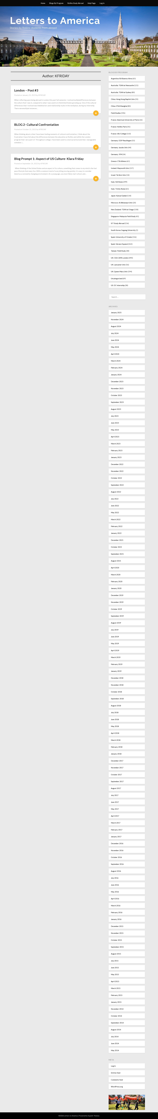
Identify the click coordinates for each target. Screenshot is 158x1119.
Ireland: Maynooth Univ (120, 168)
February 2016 (116, 912)
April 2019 (115, 650)
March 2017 (115, 823)
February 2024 (116, 368)
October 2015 (116, 940)
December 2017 (117, 761)
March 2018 (115, 740)
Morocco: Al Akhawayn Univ (121, 203)
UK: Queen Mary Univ (119, 271)
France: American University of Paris (125, 120)
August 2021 (116, 561)
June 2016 (115, 885)
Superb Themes (93, 1116)
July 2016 (114, 878)
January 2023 (116, 457)
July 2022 (114, 499)
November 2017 (117, 768)
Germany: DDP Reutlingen (121, 140)
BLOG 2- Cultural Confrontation (36, 124)
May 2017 (115, 809)
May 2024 (115, 347)
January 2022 (116, 533)
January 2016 (116, 919)
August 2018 (116, 706)
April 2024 (115, 354)
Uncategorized (116, 278)
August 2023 (116, 409)
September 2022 (117, 485)
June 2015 (115, 968)
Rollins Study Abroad (75, 3)
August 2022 (116, 492)
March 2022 (115, 519)
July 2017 (114, 795)
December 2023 (117, 381)
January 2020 (116, 588)
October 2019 (116, 609)
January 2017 (116, 837)
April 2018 (115, 733)
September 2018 (117, 699)
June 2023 (115, 423)
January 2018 (116, 754)
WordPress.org (117, 1087)
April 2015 (115, 981)
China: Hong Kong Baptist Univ (123, 99)
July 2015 (114, 961)
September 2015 (117, 947)
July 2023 (114, 416)
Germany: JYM (116, 154)
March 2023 (115, 444)
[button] (122, 1107)
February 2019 (116, 664)
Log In (102, 3)
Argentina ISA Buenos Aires (121, 78)
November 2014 (117, 1009)
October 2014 (116, 1016)
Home (43, 3)
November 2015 (117, 933)
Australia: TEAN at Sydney (121, 92)
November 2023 (117, 388)
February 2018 (116, 747)
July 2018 (114, 712)
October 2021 (116, 547)
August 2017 (116, 788)
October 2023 (116, 395)
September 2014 (117, 1023)
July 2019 (114, 630)
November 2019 (117, 602)
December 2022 (117, 464)
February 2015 (116, 995)
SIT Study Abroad (117, 223)
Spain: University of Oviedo (121, 237)
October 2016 (116, 857)
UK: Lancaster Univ (118, 265)
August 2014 (116, 1030)
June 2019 (115, 637)
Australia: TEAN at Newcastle (122, 85)
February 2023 (116, 450)
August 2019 (116, 623)
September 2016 (117, 864)
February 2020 (116, 581)
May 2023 (115, 430)
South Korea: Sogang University (123, 230)
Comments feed (117, 1080)
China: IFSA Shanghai (119, 106)
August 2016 (116, 871)
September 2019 (117, 616)
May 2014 (115, 1050)
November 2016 (117, 850)
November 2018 (117, 685)
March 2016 (115, 906)
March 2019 (115, 657)
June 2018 (115, 719)
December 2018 (117, 678)
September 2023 (117, 402)
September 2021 (117, 554)
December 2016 (117, 843)
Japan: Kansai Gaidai (119, 196)
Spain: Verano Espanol (119, 244)
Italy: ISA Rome (117, 182)
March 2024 (115, 361)
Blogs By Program (56, 3)
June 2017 (115, 802)
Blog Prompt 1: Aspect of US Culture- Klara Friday (49, 159)
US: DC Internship (118, 285)
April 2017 (115, 816)
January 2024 (116, 375)
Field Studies (116, 113)
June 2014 (115, 1043)
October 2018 (116, 692)
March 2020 (115, 575)
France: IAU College (118, 134)
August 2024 (116, 326)
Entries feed (115, 1073)
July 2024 (114, 333)
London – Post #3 (26, 90)
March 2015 (115, 988)
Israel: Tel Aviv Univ (118, 175)
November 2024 (117, 319)
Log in (113, 1066)
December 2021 (117, 540)
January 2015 (116, 1002)
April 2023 (115, 437)
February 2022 (116, 526)
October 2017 (116, 775)
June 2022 (115, 506)
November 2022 (117, 471)
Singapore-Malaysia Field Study (123, 216)
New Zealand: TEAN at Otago (122, 209)
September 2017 (117, 781)
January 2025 (116, 312)
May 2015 (115, 974)
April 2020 (115, 568)
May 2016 (115, 892)
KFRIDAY (42, 95)
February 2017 (116, 830)
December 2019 (117, 595)
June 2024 (115, 340)
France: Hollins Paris (119, 127)
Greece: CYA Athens (118, 161)
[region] (127, 1102)
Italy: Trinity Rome (118, 189)
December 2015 (117, 926)
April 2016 (115, 899)
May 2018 (115, 726)
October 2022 (116, 478)
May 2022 (115, 512)
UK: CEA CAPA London (119, 258)
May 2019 (115, 643)
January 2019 (116, 671)
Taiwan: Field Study (118, 251)
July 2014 (114, 1037)
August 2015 (116, 954)
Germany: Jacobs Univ (119, 147)
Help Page (92, 3)
